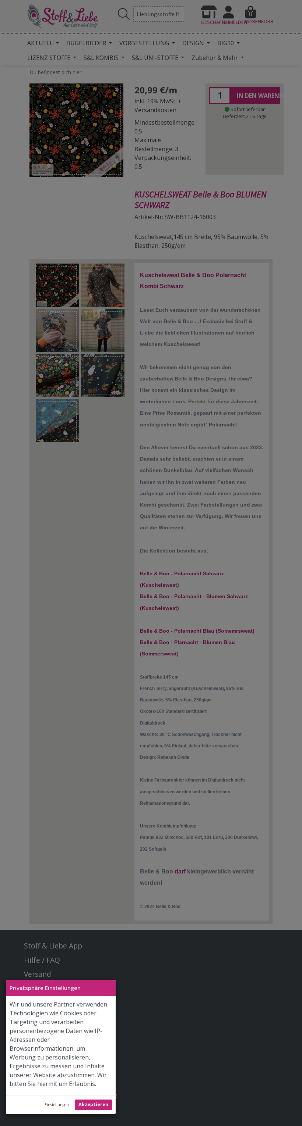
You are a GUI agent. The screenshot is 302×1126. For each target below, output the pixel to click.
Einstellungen (57, 1104)
